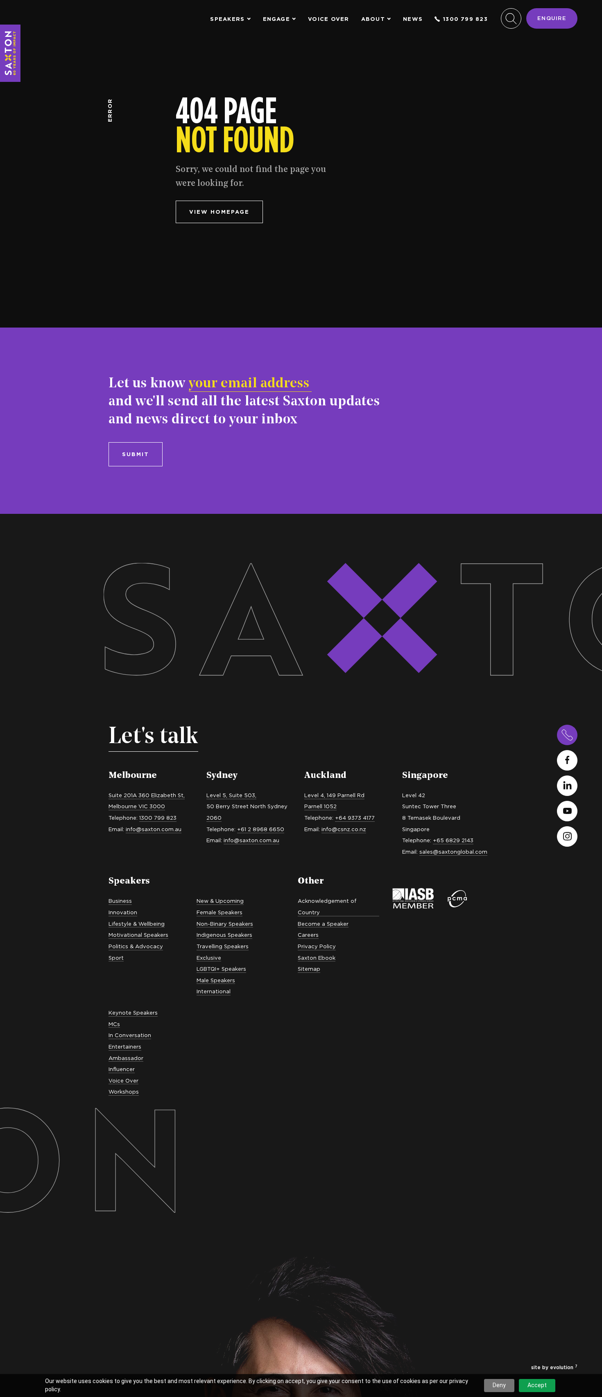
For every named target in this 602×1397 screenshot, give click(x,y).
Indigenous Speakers (224, 935)
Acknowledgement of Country (327, 906)
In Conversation (130, 1035)
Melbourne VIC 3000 (137, 806)
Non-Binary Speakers (225, 924)
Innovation (123, 912)
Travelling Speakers (223, 946)
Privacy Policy (317, 946)
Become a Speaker (323, 924)
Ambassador (126, 1058)
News (413, 19)
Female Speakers (219, 912)
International (214, 991)
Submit (135, 454)
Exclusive (209, 958)
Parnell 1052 (320, 806)
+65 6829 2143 (453, 840)
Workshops (124, 1091)
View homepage (219, 212)
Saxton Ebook (316, 958)
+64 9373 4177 (355, 818)
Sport (116, 958)
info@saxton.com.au (153, 829)
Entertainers (125, 1046)
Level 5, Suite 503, (231, 795)
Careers (308, 935)
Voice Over (328, 19)
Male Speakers (216, 980)
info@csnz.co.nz (343, 829)
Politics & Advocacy (136, 946)
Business (120, 901)
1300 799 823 (465, 19)
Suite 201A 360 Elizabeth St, (147, 795)
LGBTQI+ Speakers (221, 969)
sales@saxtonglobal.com (453, 851)
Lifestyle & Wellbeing (137, 924)
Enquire (551, 18)
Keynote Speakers (133, 1012)
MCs (114, 1024)
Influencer (122, 1069)
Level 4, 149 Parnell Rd (334, 795)
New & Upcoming (220, 901)
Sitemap (309, 969)
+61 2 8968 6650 (260, 829)
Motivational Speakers (138, 935)
